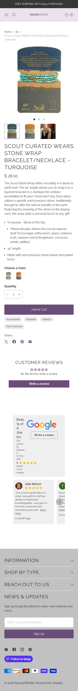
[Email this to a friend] (30, 342)
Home (7, 31)
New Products (14, 326)
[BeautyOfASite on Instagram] (24, 649)
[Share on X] (7, 342)
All (17, 31)
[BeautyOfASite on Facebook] (16, 649)
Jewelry (46, 319)
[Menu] (6, 14)
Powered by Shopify (49, 683)
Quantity (10, 286)
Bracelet (31, 319)
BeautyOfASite (24, 683)
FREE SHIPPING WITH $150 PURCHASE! (39, 4)
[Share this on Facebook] (14, 342)
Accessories (13, 319)
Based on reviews (20, 469)
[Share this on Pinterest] (22, 342)
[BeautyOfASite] (39, 14)
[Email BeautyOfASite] (8, 649)
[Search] (13, 14)
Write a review (39, 384)
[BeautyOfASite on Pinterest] (32, 649)
